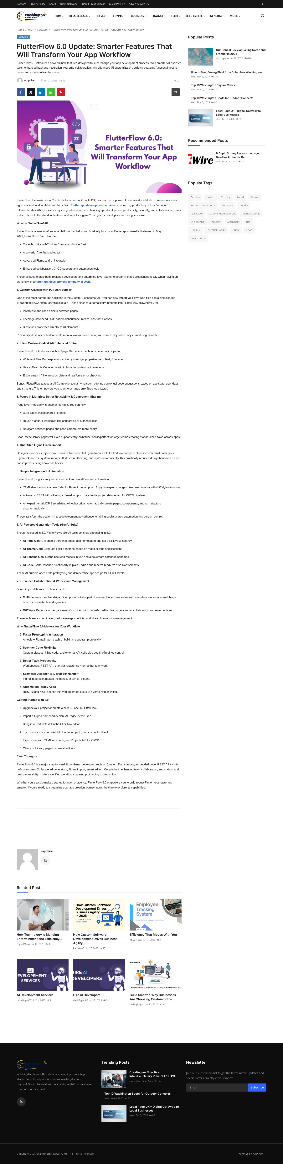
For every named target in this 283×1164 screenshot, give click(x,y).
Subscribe (257, 1087)
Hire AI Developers (86, 995)
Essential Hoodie (216, 230)
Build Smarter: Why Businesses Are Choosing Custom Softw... (153, 997)
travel (240, 197)
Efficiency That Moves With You (153, 934)
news (249, 230)
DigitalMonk (23, 944)
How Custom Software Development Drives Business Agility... (95, 939)
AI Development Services (35, 995)
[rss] (21, 1101)
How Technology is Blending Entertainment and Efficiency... (39, 937)
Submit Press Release (93, 4)
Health (210, 197)
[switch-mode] (263, 4)
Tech (30, 29)
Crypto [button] (118, 16)
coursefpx (134, 1081)
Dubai (236, 230)
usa (248, 221)
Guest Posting (117, 4)
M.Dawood (136, 939)
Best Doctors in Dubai (203, 205)
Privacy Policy (37, 4)
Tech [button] (174, 16)
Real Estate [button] (194, 16)
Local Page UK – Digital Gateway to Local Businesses (238, 112)
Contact (21, 4)
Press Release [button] (78, 16)
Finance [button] (157, 16)
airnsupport (222, 58)
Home (59, 16)
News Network (68, 4)
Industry (216, 221)
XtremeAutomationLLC (222, 213)
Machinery (233, 221)
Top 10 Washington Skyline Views (213, 85)
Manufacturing (251, 213)
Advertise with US (139, 4)
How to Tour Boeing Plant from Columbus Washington (226, 72)
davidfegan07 (24, 1000)
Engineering (197, 221)
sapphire (47, 851)
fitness (254, 197)
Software (42, 29)
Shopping (227, 205)
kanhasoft (79, 948)
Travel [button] (100, 16)
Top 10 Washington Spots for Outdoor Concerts (222, 98)
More (234, 16)
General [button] (216, 16)
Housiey (195, 230)
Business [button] (137, 16)
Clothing (225, 197)
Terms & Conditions (250, 1154)
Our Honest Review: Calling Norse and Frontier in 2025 (241, 51)
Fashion (195, 197)
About (52, 4)
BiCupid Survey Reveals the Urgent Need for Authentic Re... (238, 155)
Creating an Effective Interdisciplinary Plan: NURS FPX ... (153, 1074)
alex (193, 76)
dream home (198, 238)
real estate (197, 213)
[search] (262, 15)
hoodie (244, 205)
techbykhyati (137, 1004)
